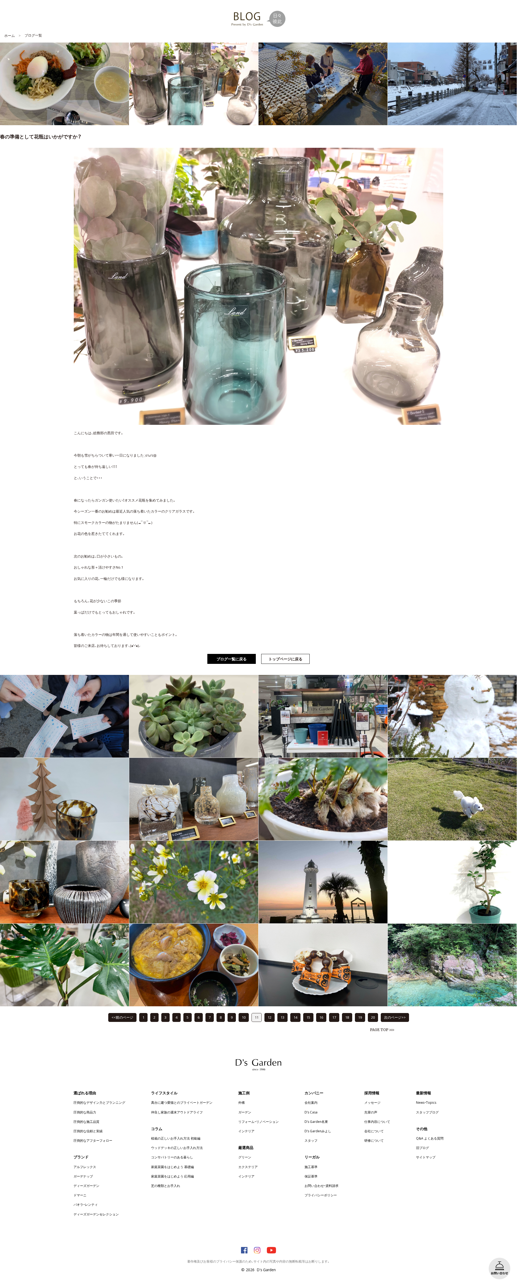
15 (308, 1017)
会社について (374, 1131)
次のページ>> (395, 1017)
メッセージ (372, 1102)
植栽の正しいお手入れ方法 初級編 (175, 1138)
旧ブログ (422, 1147)
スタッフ (311, 1140)
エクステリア (248, 1166)
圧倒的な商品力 (85, 1112)
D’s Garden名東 (316, 1121)
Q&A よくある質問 (429, 1138)
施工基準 (311, 1166)
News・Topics (426, 1102)
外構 (241, 1102)
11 (256, 1017)
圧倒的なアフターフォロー (93, 1140)
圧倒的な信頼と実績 (88, 1131)
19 (360, 1017)
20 (373, 1017)
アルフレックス (85, 1166)
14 (295, 1017)
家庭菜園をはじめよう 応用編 (172, 1176)
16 (321, 1017)
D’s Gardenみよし (318, 1131)
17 (334, 1017)
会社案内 (311, 1102)
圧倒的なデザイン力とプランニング (99, 1102)
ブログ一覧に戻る (231, 658)
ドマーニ (80, 1195)
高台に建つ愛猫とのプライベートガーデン (181, 1102)
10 (244, 1017)
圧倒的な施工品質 (86, 1121)
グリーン (244, 1157)
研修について (374, 1140)
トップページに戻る (285, 658)
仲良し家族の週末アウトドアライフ (177, 1112)
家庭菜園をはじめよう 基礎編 (172, 1166)
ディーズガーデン (86, 1185)
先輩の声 (370, 1112)
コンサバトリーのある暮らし (172, 1157)
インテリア (246, 1131)
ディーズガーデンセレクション (96, 1214)
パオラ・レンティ (86, 1204)
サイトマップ (425, 1157)
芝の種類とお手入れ (165, 1185)
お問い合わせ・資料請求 (321, 1185)
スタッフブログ (427, 1112)
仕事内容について (377, 1121)
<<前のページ (122, 1017)
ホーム (9, 35)
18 (347, 1017)
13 (282, 1017)
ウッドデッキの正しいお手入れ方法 (177, 1147)
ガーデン (244, 1112)
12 (269, 1017)
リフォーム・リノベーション (258, 1121)
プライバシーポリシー (321, 1195)
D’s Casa (311, 1112)
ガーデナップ (83, 1176)
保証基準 (311, 1176)
